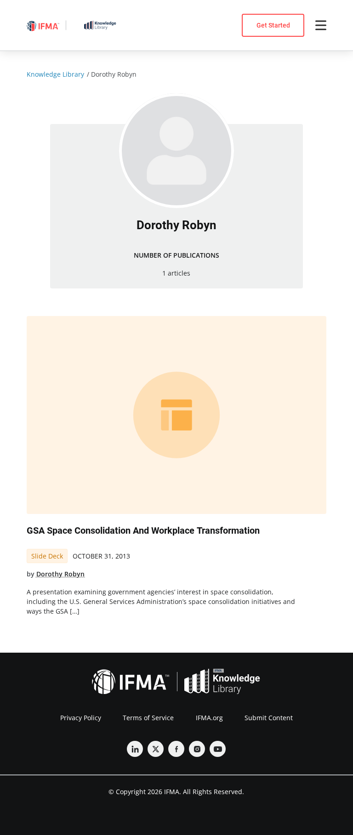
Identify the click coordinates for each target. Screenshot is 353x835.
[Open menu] (320, 25)
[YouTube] (218, 749)
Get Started (273, 25)
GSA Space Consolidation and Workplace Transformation (143, 530)
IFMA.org (209, 717)
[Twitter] (156, 749)
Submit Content (269, 717)
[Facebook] (176, 749)
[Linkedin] (135, 749)
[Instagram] (197, 749)
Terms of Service (148, 717)
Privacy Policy (80, 717)
